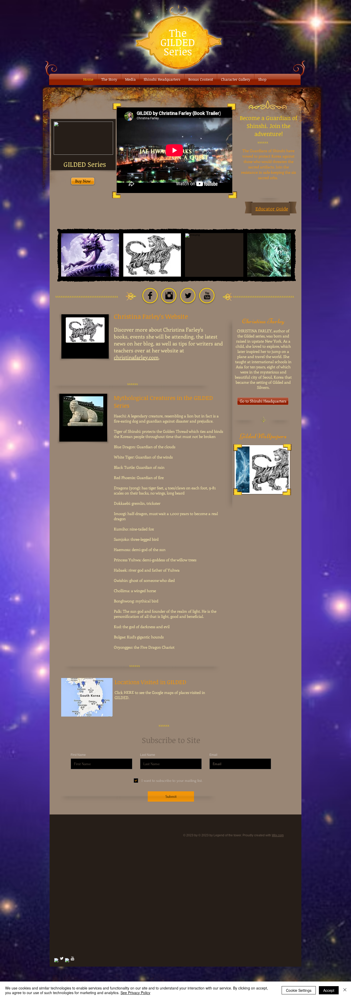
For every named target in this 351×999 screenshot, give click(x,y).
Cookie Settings (298, 990)
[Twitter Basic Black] (188, 295)
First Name (78, 754)
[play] (277, 488)
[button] (90, 255)
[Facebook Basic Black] (150, 295)
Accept (328, 990)
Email (213, 754)
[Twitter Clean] (62, 958)
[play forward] (284, 255)
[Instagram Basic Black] (169, 295)
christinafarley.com (136, 357)
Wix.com (278, 835)
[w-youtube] (72, 958)
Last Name (147, 754)
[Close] (345, 990)
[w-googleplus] (67, 960)
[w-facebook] (56, 960)
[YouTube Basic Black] (207, 295)
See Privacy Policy (135, 992)
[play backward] (67, 255)
